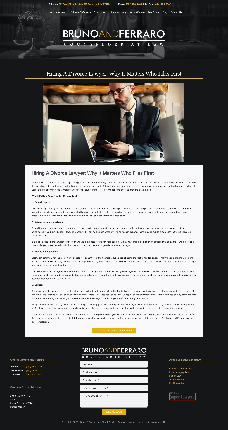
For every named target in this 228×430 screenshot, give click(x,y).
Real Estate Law (177, 383)
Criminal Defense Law (180, 368)
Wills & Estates (176, 379)
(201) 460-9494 (134, 4)
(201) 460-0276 (34, 370)
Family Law (175, 375)
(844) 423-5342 (163, 4)
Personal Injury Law (179, 372)
